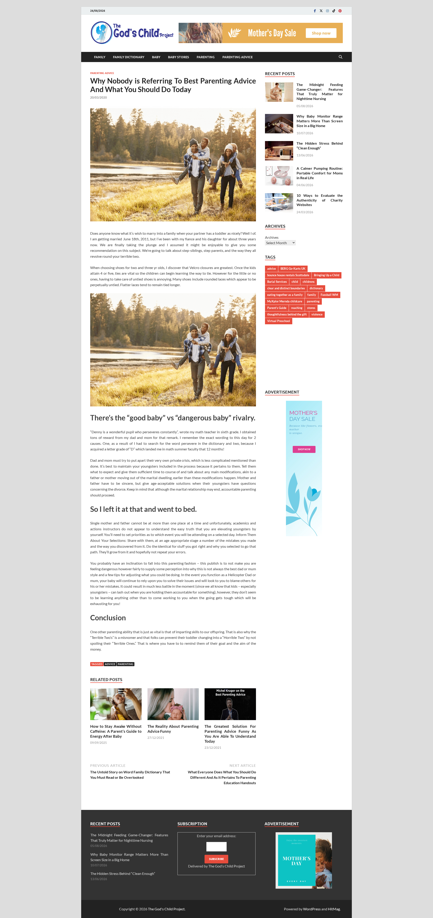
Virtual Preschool (278, 321)
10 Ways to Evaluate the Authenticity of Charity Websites (320, 200)
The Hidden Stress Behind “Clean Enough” (320, 145)
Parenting (206, 57)
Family (99, 57)
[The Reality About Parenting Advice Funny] (173, 705)
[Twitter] (321, 11)
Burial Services (277, 281)
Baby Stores (178, 57)
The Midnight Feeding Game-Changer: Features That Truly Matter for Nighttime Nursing (320, 91)
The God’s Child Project (226, 866)
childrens (309, 281)
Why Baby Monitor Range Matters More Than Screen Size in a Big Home (320, 121)
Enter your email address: (216, 851)
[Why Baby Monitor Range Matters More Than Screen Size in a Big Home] (279, 116)
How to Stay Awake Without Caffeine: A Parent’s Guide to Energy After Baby (116, 731)
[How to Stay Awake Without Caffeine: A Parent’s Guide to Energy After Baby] (116, 705)
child (295, 281)
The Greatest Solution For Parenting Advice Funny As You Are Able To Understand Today (230, 734)
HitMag (334, 909)
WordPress (312, 909)
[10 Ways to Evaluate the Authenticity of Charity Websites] (279, 196)
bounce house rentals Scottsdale (288, 275)
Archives (272, 237)
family (311, 295)
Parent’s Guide (276, 308)
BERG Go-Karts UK (293, 268)
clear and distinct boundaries (286, 288)
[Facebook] (315, 11)
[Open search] (340, 57)
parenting (125, 664)
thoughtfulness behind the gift (287, 314)
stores (311, 308)
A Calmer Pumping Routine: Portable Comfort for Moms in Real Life (320, 173)
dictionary (316, 288)
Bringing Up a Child (326, 275)
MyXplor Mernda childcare (284, 301)
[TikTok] (333, 11)
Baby (156, 57)
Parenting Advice (237, 57)
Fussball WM (329, 295)
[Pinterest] (340, 11)
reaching (296, 308)
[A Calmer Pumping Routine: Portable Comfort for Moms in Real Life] (279, 169)
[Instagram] (327, 11)
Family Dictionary (128, 57)
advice (110, 664)
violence (316, 314)
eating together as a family (285, 295)
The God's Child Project (166, 909)
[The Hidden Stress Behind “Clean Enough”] (279, 143)
